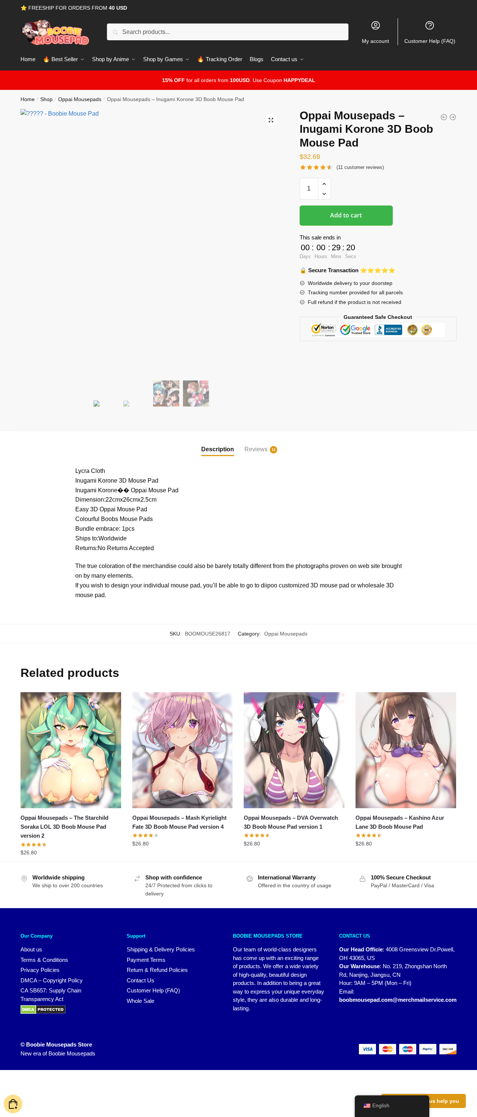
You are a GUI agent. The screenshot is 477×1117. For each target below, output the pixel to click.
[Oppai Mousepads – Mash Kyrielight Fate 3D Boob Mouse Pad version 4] (182, 750)
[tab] (217, 443)
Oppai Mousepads (79, 99)
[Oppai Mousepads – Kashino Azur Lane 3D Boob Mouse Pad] (406, 750)
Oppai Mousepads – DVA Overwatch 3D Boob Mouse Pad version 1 (291, 822)
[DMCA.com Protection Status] (66, 1009)
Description (217, 449)
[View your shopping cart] (13, 1104)
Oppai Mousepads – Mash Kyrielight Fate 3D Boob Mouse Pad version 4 (179, 822)
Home (27, 99)
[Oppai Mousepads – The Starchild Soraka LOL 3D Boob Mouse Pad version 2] (70, 750)
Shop (46, 99)
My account (375, 41)
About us (31, 949)
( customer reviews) (360, 167)
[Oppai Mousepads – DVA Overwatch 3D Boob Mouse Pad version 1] (294, 750)
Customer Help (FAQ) (429, 41)
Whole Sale (140, 1001)
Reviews (256, 449)
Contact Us (140, 980)
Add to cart (346, 215)
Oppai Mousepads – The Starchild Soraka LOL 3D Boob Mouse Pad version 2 (64, 827)
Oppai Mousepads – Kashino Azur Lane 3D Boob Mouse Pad (400, 822)
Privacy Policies (40, 970)
